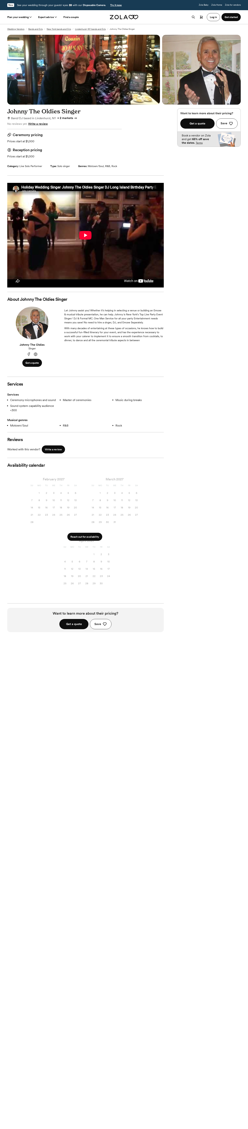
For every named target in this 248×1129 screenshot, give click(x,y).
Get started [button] (231, 17)
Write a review (38, 124)
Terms (199, 142)
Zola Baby (203, 5)
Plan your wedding (18, 17)
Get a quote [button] (32, 362)
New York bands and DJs (59, 29)
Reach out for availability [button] (84, 536)
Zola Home (216, 5)
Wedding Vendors (15, 29)
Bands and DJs (35, 29)
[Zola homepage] (124, 17)
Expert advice (46, 17)
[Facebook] (29, 354)
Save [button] (97, 624)
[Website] (35, 354)
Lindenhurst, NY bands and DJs (90, 29)
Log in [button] (213, 17)
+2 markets (65, 118)
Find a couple (71, 17)
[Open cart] (201, 17)
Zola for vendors (233, 5)
